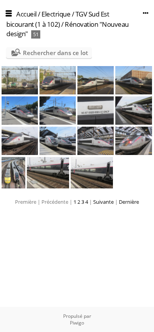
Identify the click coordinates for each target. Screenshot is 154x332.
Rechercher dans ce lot (55, 53)
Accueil (26, 13)
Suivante (103, 201)
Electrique (55, 13)
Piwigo (77, 322)
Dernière (129, 201)
